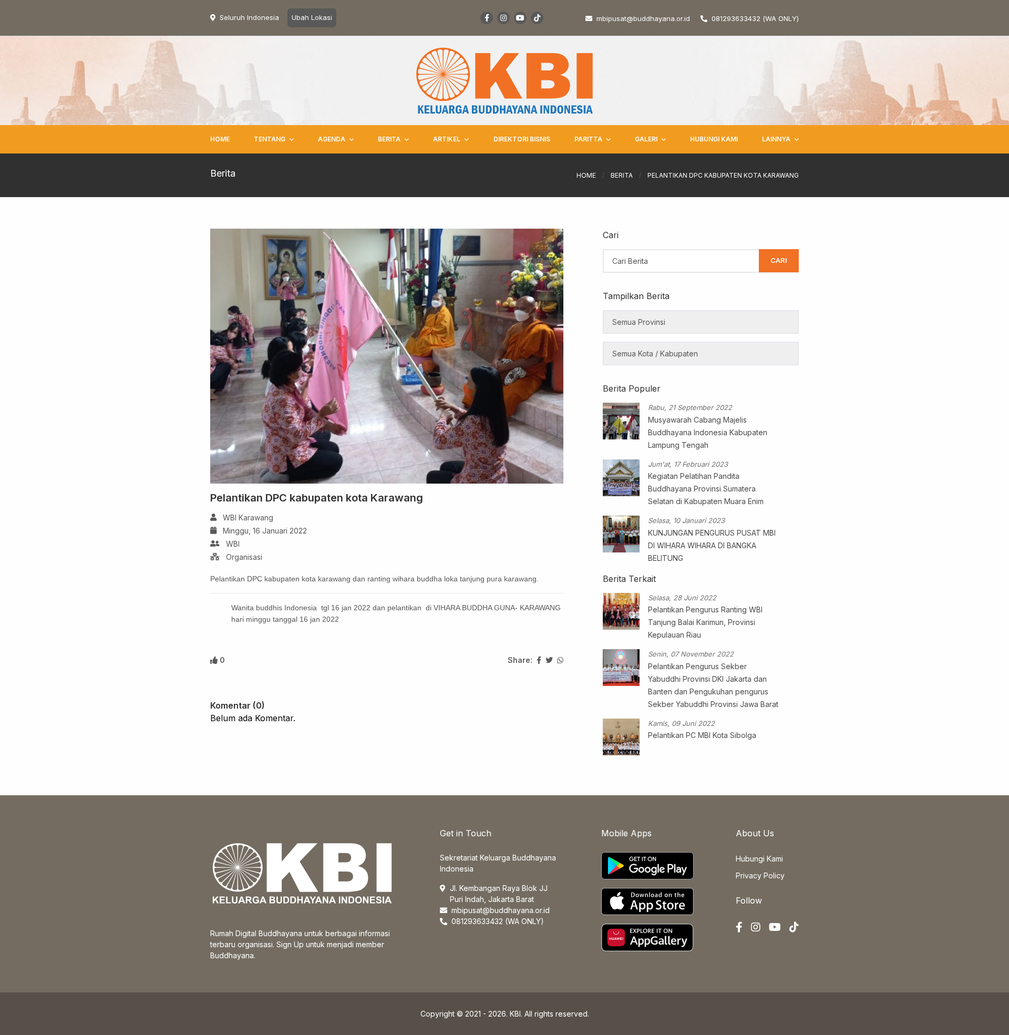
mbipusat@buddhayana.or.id (500, 910)
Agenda (331, 139)
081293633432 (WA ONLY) (755, 18)
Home (220, 139)
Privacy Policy (760, 875)
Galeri (646, 139)
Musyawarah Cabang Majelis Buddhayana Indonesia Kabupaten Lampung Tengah (707, 432)
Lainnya (776, 139)
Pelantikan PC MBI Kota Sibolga (702, 735)
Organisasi (244, 556)
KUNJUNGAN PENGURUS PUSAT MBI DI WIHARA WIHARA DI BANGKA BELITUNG (712, 545)
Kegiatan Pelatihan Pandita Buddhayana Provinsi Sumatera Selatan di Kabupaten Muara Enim (706, 489)
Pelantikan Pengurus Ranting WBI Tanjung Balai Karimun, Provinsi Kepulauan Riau (705, 622)
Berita (389, 139)
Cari (778, 260)
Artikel (446, 139)
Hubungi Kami (714, 139)
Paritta (588, 139)
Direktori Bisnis (521, 139)
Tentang (269, 139)
